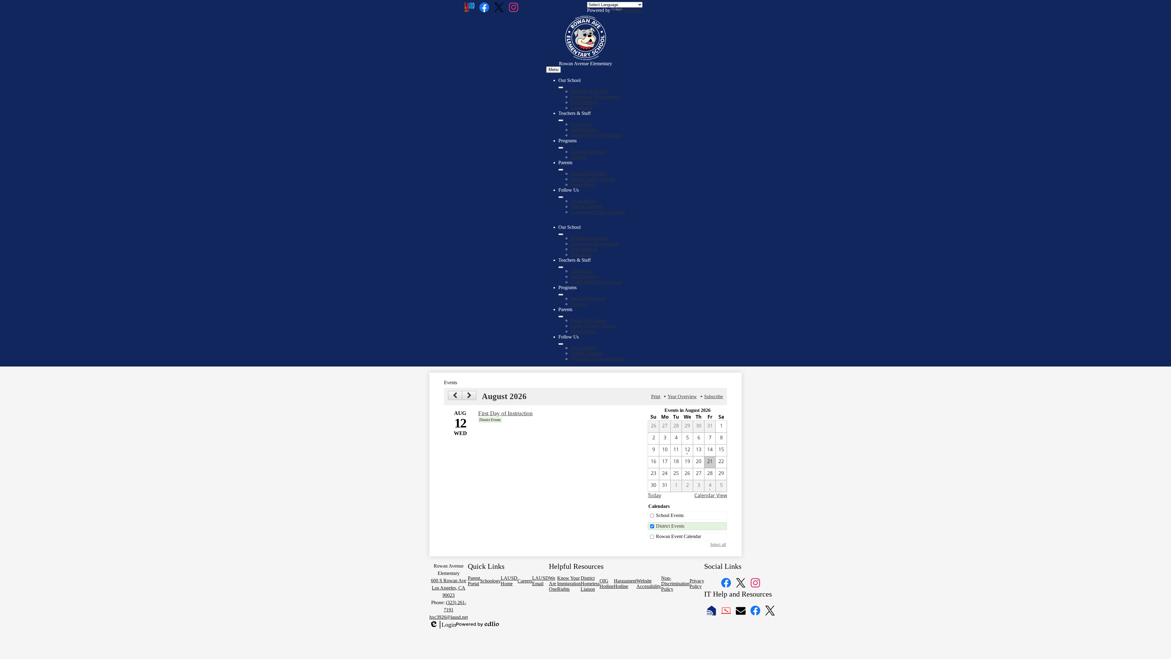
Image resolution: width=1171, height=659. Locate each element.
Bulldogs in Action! (589, 91)
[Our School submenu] (560, 87)
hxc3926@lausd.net (448, 617)
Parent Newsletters (589, 173)
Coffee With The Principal (596, 135)
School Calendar (587, 206)
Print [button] (655, 396)
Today (654, 495)
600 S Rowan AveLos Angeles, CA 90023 (448, 588)
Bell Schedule (584, 102)
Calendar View (710, 495)
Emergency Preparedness (595, 96)
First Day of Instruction (505, 413)
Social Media (583, 201)
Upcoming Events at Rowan (598, 211)
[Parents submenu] (560, 170)
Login (442, 625)
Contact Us (581, 124)
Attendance (582, 107)
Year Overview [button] (682, 396)
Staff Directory (585, 129)
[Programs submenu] (560, 148)
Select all (718, 544)
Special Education (588, 151)
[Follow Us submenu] (560, 197)
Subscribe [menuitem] (713, 396)
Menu (553, 69)
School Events (670, 515)
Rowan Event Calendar (678, 536)
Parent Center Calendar (593, 179)
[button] (560, 234)
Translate (632, 10)
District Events (670, 526)
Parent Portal (583, 184)
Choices (578, 157)
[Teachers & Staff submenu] (560, 120)
